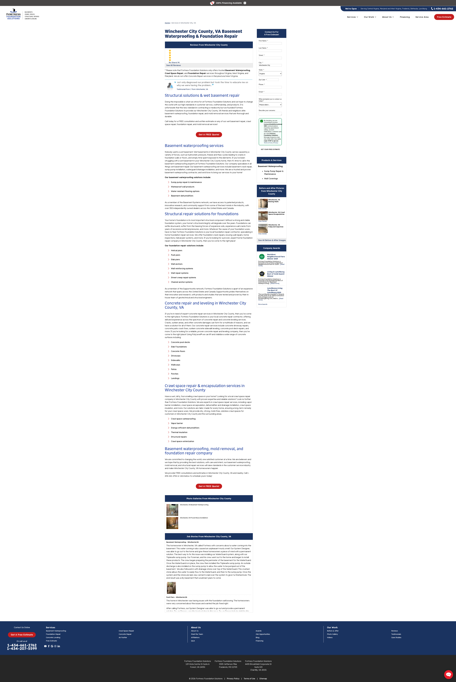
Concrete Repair (125, 634)
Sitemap (263, 678)
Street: (261, 55)
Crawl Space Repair (126, 631)
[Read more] (275, 283)
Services (351, 17)
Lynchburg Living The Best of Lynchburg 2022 (274, 290)
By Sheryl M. (174, 62)
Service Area (422, 17)
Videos (329, 637)
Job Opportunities (263, 634)
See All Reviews (173, 65)
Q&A (193, 641)
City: (261, 62)
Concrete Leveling (53, 637)
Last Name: (263, 48)
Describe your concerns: (267, 110)
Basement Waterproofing (56, 631)
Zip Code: (262, 80)
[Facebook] (48, 646)
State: (261, 70)
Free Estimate (444, 17)
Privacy (275, 143)
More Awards (262, 304)
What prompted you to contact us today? (270, 100)
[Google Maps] (52, 646)
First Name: (263, 41)
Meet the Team (197, 634)
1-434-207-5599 (22, 648)
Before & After (333, 631)
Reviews (394, 631)
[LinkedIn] (58, 646)
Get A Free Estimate (22, 634)
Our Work (369, 17)
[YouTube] (45, 646)
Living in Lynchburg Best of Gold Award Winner (275, 274)
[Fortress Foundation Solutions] (22, 14)
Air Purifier (123, 637)
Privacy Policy (233, 678)
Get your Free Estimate (270, 149)
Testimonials (396, 634)
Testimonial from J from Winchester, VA (192, 89)
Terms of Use (268, 143)
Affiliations (195, 637)
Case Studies (396, 637)
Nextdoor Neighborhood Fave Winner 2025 (276, 256)
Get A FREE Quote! (209, 134)
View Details (262, 208)
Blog (257, 637)
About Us (387, 17)
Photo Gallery (332, 634)
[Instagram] (55, 646)
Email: (261, 92)
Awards (258, 631)
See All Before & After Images (272, 240)
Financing (405, 17)
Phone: (262, 84)
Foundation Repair (53, 634)
